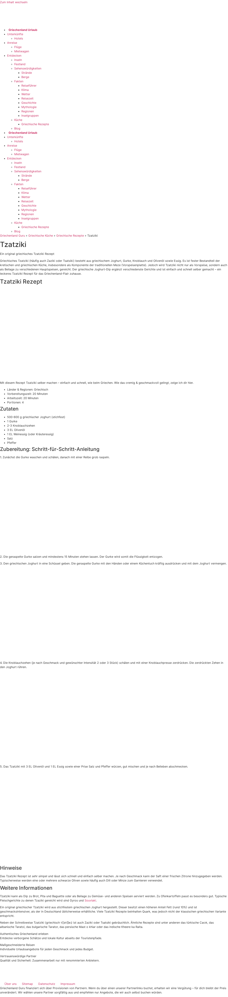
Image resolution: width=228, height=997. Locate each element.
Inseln (18, 60)
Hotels (18, 38)
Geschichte (28, 102)
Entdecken (14, 55)
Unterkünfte (15, 34)
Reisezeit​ (27, 98)
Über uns (10, 984)
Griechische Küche (40, 235)
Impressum (68, 984)
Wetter (25, 94)
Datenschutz (46, 984)
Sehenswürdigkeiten (27, 68)
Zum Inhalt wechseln (13, 2)
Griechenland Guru (12, 235)
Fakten (18, 81)
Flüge (18, 47)
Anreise (12, 42)
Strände (26, 72)
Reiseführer (29, 85)
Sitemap (27, 984)
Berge (25, 77)
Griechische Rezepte (35, 124)
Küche (18, 120)
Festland (19, 64)
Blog (17, 128)
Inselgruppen (30, 115)
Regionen (27, 111)
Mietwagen (21, 51)
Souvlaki (90, 900)
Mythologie (29, 107)
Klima (25, 90)
